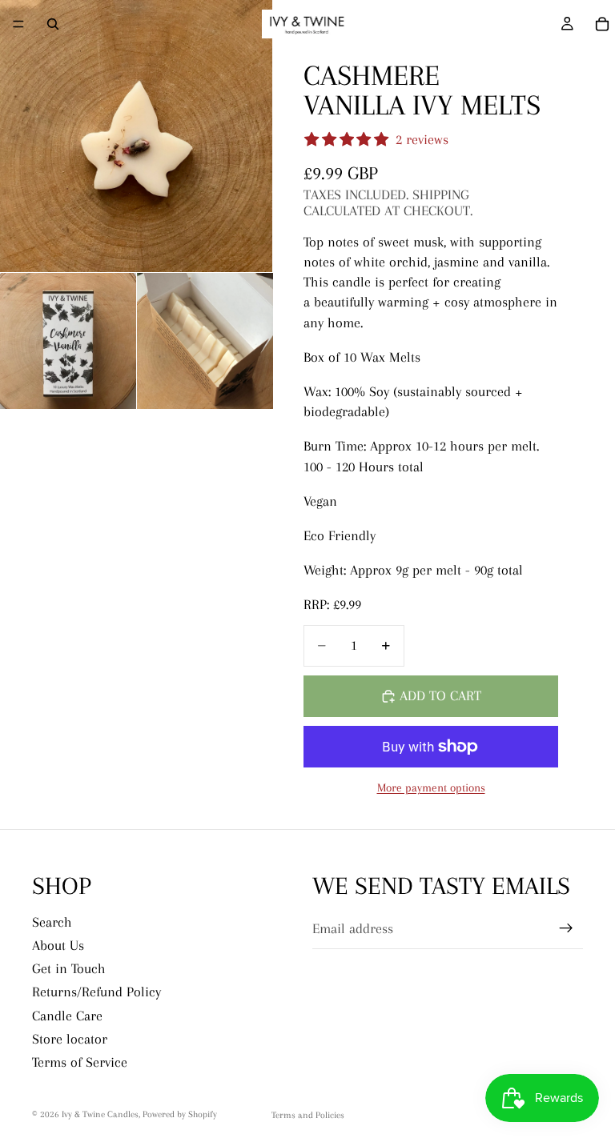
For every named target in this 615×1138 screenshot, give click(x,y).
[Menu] (18, 24)
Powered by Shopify (180, 1114)
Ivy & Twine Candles (100, 1114)
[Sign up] (566, 928)
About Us (58, 945)
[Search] (52, 24)
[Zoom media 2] (68, 341)
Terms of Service (79, 1062)
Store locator (69, 1039)
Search (52, 922)
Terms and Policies (307, 1115)
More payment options (431, 787)
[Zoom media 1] (136, 136)
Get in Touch (69, 968)
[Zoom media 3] (205, 341)
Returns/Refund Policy (96, 992)
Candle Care (67, 1016)
